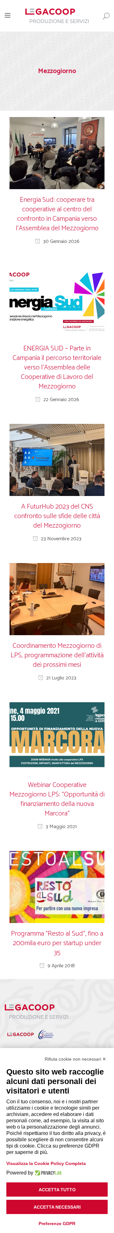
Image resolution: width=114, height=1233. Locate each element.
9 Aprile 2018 (60, 966)
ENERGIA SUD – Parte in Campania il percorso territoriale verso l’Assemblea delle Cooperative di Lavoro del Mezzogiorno (57, 367)
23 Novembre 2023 (60, 539)
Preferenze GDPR (57, 1223)
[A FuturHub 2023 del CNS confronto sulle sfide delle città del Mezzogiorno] (57, 459)
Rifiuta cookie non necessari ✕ (75, 1059)
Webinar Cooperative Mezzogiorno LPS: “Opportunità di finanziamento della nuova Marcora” (57, 799)
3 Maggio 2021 (60, 826)
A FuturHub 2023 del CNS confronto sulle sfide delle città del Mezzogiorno (57, 516)
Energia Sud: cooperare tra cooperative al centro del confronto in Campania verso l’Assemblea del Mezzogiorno (57, 214)
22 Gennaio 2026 (60, 399)
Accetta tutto (57, 1189)
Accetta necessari (57, 1207)
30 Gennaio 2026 (60, 241)
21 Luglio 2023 (60, 678)
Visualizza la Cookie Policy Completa (46, 1163)
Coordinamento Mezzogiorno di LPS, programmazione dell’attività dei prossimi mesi (57, 655)
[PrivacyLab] (47, 1173)
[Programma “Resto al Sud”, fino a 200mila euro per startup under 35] (57, 887)
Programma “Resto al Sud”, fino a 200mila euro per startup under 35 (57, 943)
